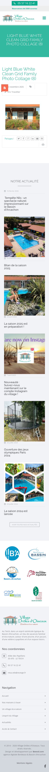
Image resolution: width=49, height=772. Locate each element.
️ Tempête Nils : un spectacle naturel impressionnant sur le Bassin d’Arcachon (16, 203)
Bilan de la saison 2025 (15, 267)
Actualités (6, 722)
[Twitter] (19, 138)
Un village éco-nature (12, 709)
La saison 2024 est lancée (15, 512)
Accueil (5, 696)
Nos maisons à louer (11, 702)
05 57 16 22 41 (26, 3)
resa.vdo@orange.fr (16, 672)
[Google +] (28, 138)
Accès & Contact (9, 729)
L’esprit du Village (10, 715)
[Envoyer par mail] (37, 138)
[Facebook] (23, 138)
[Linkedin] (32, 138)
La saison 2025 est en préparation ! (15, 325)
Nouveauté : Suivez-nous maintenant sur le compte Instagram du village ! (15, 388)
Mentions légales (24, 763)
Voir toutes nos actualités (24, 524)
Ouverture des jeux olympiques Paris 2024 (16, 452)
